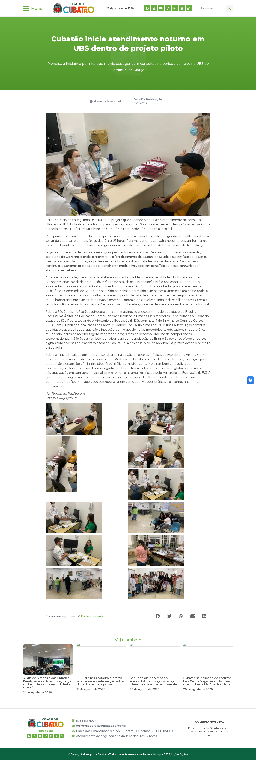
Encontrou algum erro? (76, 616)
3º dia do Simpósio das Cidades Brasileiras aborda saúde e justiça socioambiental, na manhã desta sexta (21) (47, 682)
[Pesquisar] (229, 8)
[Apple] (182, 8)
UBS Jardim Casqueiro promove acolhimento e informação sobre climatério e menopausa (100, 681)
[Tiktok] (168, 8)
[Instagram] (154, 8)
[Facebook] (147, 8)
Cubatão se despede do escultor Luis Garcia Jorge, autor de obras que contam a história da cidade (207, 681)
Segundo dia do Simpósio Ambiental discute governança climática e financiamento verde (153, 681)
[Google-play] (175, 8)
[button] (158, 616)
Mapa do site (45, 730)
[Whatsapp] (189, 8)
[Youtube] (161, 8)
